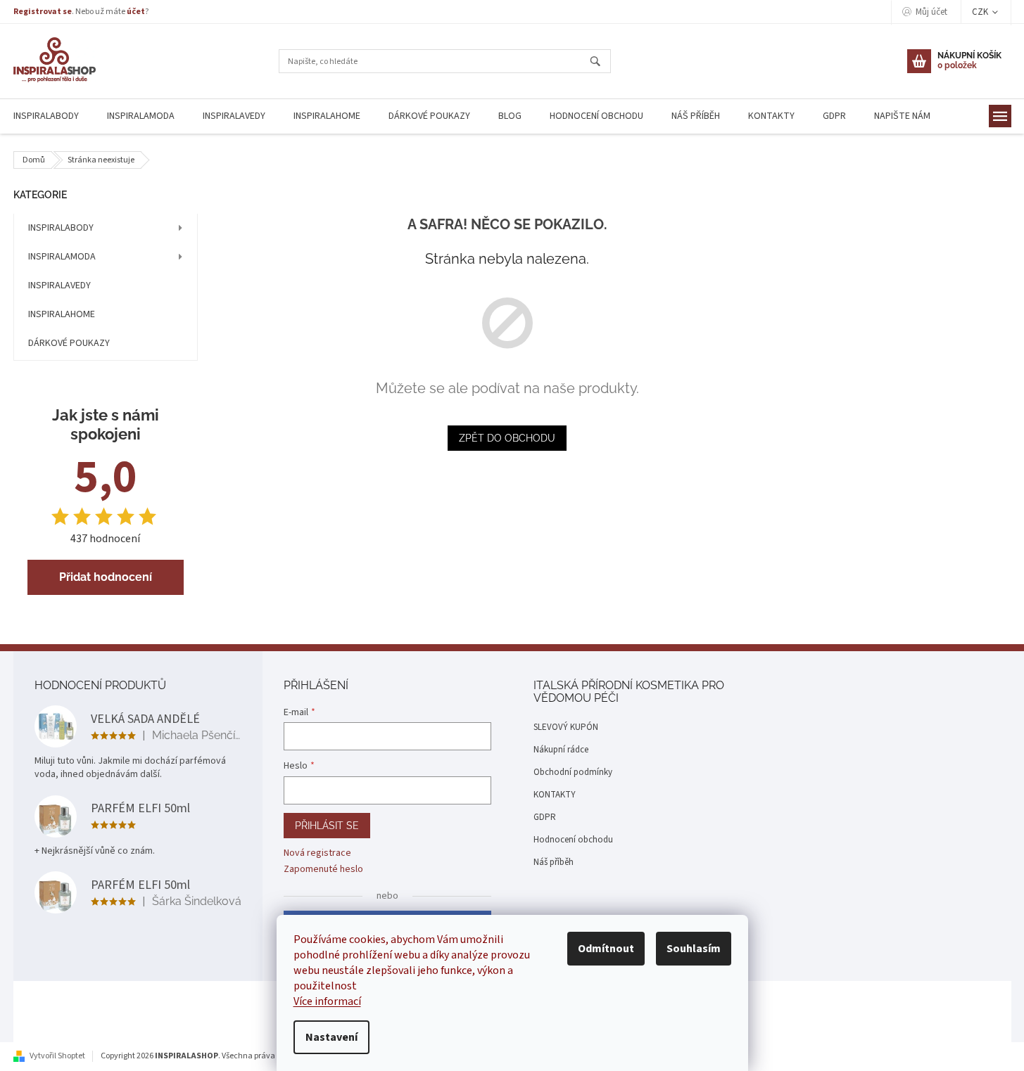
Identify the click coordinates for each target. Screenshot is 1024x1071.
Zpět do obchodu (507, 438)
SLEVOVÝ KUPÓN (565, 727)
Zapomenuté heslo (323, 869)
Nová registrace (317, 853)
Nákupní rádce (560, 749)
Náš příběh (553, 862)
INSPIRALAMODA (62, 257)
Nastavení (331, 1037)
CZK (981, 12)
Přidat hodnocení (105, 577)
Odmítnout (606, 948)
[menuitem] (141, 116)
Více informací (327, 1001)
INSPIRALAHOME (61, 314)
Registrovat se (42, 12)
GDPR (544, 817)
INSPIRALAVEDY (59, 285)
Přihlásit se (327, 825)
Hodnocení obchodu (573, 839)
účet (136, 12)
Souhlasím (693, 948)
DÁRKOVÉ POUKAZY (69, 343)
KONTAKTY (554, 794)
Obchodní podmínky (572, 772)
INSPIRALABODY (61, 228)
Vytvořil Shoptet (57, 1056)
